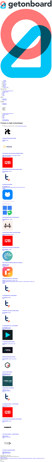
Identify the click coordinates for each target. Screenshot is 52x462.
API (43, 458)
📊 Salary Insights (5, 91)
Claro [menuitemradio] (3, 108)
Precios (3, 92)
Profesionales (4, 99)
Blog (42, 458)
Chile (4, 82)
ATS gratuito (11, 458)
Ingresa (2, 97)
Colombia (4, 83)
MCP (3, 94)
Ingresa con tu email (3, 457)
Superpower (16, 458)
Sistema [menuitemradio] (4, 107)
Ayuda (3, 95)
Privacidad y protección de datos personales (25, 458)
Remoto (4, 86)
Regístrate (2, 101)
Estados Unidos (5, 87)
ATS (3, 93)
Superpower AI (10, 90)
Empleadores (4, 98)
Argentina (5, 81)
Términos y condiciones (36, 458)
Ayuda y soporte (6, 458)
